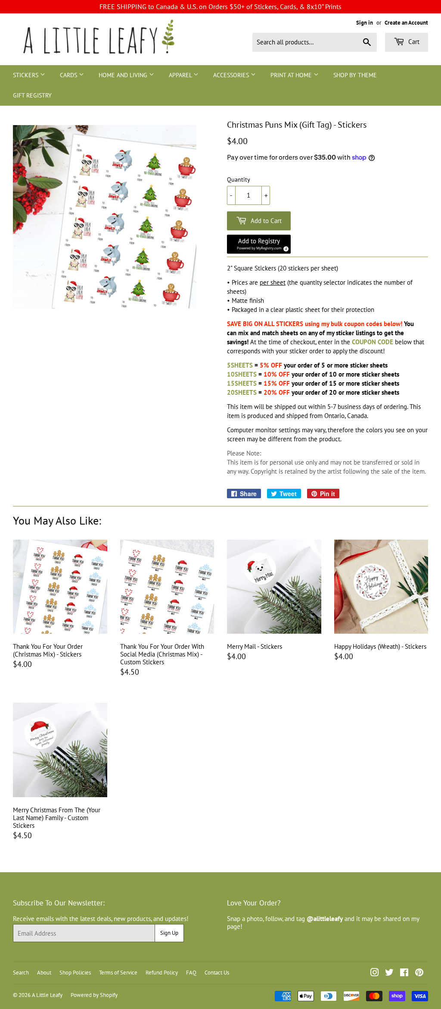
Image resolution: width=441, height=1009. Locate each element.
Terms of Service (118, 972)
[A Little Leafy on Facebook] (404, 973)
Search (21, 972)
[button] (259, 244)
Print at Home (292, 75)
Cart (413, 42)
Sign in (364, 22)
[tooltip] (285, 247)
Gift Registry (32, 95)
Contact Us (217, 972)
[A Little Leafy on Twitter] (389, 973)
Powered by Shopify (94, 995)
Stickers (26, 75)
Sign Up (169, 933)
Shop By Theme (355, 75)
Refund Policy (162, 972)
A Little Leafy (47, 995)
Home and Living (124, 75)
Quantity (238, 179)
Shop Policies (75, 972)
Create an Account (406, 22)
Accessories (232, 75)
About (44, 972)
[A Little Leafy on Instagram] (374, 973)
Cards (69, 75)
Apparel (181, 75)
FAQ (191, 972)
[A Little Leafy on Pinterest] (419, 973)
